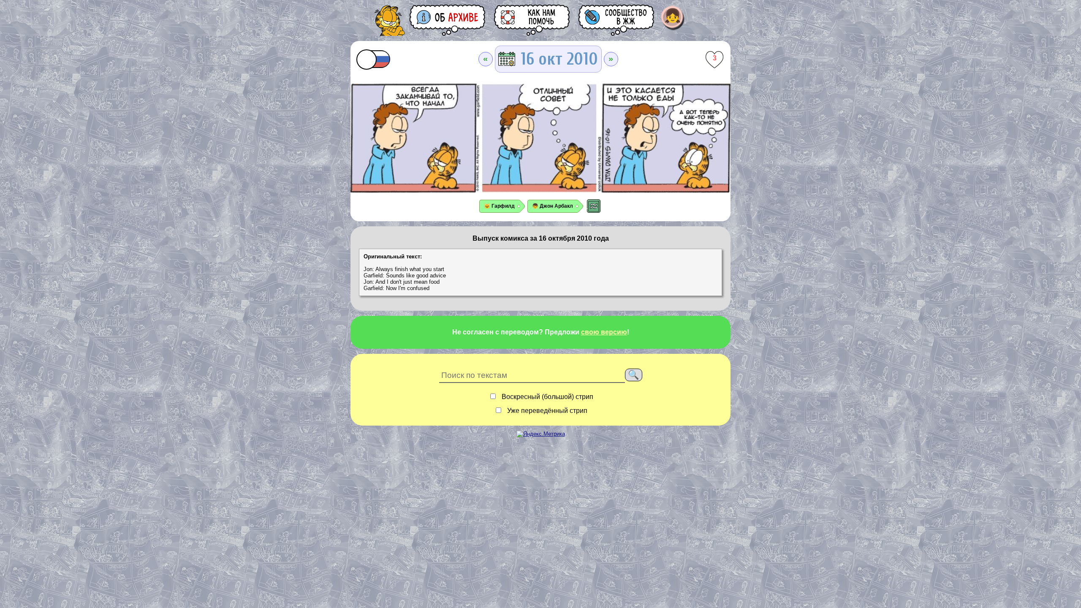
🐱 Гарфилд (499, 206)
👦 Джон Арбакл (552, 206)
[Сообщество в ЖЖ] (617, 20)
